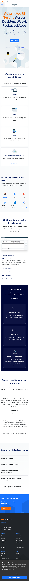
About (2, 535)
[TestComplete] (14, 4)
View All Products (20, 547)
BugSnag (18, 538)
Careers (3, 538)
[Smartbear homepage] (5, 1)
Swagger (18, 535)
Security (17, 555)
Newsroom (3, 542)
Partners (3, 545)
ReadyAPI (18, 542)
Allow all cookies (14, 577)
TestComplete (19, 540)
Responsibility (4, 547)
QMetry (17, 545)
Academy (3, 553)
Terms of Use (19, 558)
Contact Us (3, 540)
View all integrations (6, 188)
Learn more (11, 569)
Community (3, 555)
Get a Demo (14, 40)
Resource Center (5, 558)
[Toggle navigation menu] (2, 4)
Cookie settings (14, 573)
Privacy (17, 553)
